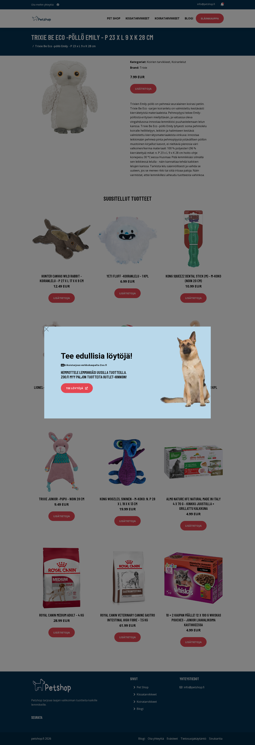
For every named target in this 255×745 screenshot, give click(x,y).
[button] (77, 388)
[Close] (46, 329)
